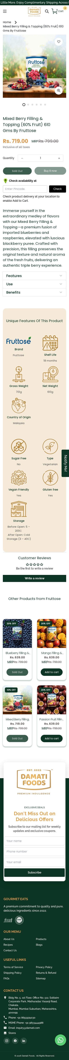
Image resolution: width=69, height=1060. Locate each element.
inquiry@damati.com (28, 1027)
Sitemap (41, 978)
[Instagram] (7, 1041)
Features (14, 275)
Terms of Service (13, 967)
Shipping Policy (13, 972)
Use (9, 284)
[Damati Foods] (34, 11)
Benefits (13, 292)
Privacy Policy (44, 967)
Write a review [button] (34, 578)
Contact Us (10, 950)
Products (41, 939)
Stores (12, 1033)
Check (57, 189)
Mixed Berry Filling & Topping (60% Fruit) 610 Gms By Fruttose (17, 719)
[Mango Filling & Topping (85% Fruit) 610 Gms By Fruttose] (51, 633)
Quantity (8, 158)
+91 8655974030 (26, 1017)
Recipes (8, 944)
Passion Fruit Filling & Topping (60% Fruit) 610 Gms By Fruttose (51, 719)
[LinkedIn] (24, 1041)
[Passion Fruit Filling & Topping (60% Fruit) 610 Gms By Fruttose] (51, 699)
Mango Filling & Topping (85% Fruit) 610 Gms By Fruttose (52, 653)
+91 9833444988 (34, 1022)
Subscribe (34, 872)
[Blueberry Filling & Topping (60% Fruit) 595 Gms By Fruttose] (17, 633)
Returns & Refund (46, 972)
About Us (9, 939)
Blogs (39, 944)
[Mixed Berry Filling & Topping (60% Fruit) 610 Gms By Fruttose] (17, 699)
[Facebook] (15, 1041)
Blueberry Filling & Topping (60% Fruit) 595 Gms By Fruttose (17, 653)
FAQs (6, 978)
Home (7, 22)
